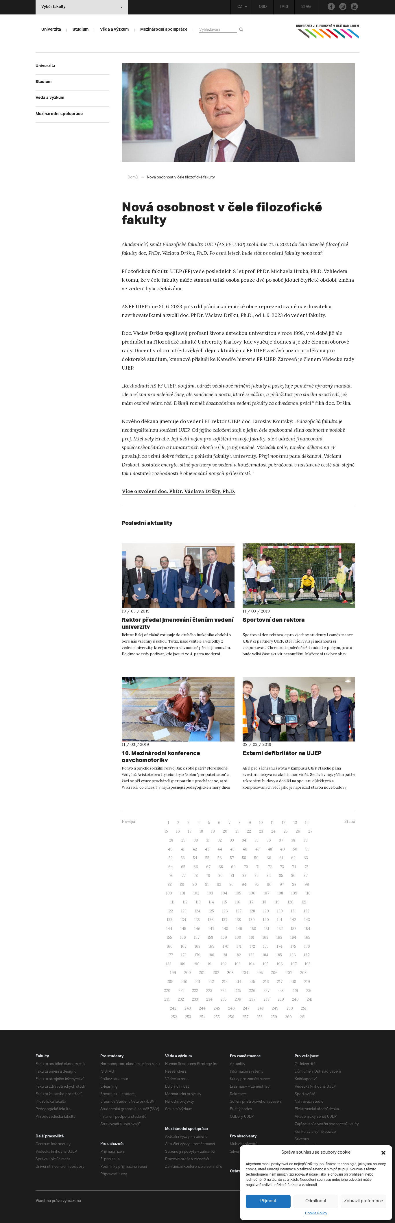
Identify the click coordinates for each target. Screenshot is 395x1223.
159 (224, 937)
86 (293, 875)
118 (263, 902)
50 (295, 849)
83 (256, 875)
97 (282, 884)
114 (211, 902)
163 (279, 937)
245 (217, 1008)
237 (252, 999)
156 (183, 937)
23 (261, 831)
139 (252, 919)
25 (286, 831)
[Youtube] (354, 6)
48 (270, 849)
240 (295, 999)
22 (249, 831)
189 (182, 964)
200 (187, 972)
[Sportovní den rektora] (299, 575)
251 (304, 1008)
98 (294, 884)
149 (239, 928)
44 (219, 849)
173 (266, 946)
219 (307, 981)
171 (239, 946)
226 (252, 990)
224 (223, 990)
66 (195, 866)
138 (238, 919)
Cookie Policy (316, 1213)
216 (266, 981)
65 (183, 866)
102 (196, 893)
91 (207, 884)
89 (182, 884)
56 (219, 857)
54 (195, 857)
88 (170, 884)
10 (261, 822)
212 (211, 981)
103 (210, 893)
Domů (133, 177)
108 (280, 893)
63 (306, 857)
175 (293, 946)
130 (280, 911)
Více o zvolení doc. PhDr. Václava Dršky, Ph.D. (178, 491)
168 (197, 946)
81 (232, 875)
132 (306, 911)
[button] (383, 1153)
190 (196, 964)
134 (183, 919)
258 (259, 1016)
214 (238, 981)
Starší (349, 821)
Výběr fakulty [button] (53, 7)
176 (307, 946)
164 (293, 937)
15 (166, 831)
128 (252, 911)
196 (280, 964)
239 (281, 999)
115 (224, 902)
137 (224, 919)
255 (217, 1016)
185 (279, 955)
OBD (263, 7)
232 (181, 999)
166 (170, 946)
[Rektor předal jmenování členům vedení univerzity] (178, 575)
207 (289, 972)
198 (308, 964)
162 (265, 937)
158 (210, 937)
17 (189, 831)
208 (303, 972)
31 (208, 840)
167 (184, 946)
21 (237, 831)
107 (266, 893)
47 (257, 849)
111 (172, 902)
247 (246, 1008)
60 (269, 857)
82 (244, 875)
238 (266, 999)
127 (238, 911)
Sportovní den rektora (274, 619)
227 (266, 990)
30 (196, 840)
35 (256, 840)
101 (182, 893)
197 (294, 964)
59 (256, 857)
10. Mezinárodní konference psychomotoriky (161, 756)
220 (167, 990)
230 (309, 990)
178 (184, 955)
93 (231, 884)
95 (256, 884)
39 (305, 840)
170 (225, 946)
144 (169, 928)
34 (244, 840)
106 (252, 893)
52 (171, 857)
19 (213, 831)
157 (197, 937)
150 (253, 928)
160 (238, 937)
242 (173, 1008)
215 (252, 981)
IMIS (284, 7)
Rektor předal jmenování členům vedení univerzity (177, 623)
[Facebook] (331, 6)
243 (187, 1008)
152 (280, 928)
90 (194, 884)
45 (232, 849)
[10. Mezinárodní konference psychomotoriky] (178, 709)
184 (265, 955)
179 (197, 955)
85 (281, 875)
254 (202, 1016)
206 (274, 972)
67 (208, 866)
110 (308, 893)
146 (197, 928)
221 (181, 990)
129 (266, 911)
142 (293, 919)
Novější (128, 821)
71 (258, 866)
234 (209, 999)
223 (209, 990)
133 (169, 919)
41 (182, 849)
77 (184, 875)
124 (197, 911)
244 (202, 1008)
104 (224, 893)
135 (197, 919)
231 (167, 999)
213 (225, 981)
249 (275, 1008)
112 (185, 902)
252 (174, 1016)
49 (282, 849)
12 (283, 822)
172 (252, 946)
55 (207, 857)
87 (306, 875)
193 (238, 964)
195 (266, 964)
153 (293, 928)
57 (232, 857)
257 (245, 1016)
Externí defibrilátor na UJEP (282, 753)
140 (266, 919)
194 (252, 964)
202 (216, 972)
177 (170, 955)
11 (272, 822)
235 (224, 999)
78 (196, 875)
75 (306, 866)
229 (295, 990)
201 (202, 972)
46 (245, 849)
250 (290, 1008)
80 (220, 875)
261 (303, 1016)
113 (198, 902)
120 (291, 902)
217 (280, 981)
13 (295, 822)
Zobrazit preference (363, 1201)
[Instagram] (342, 6)
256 (231, 1016)
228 (281, 990)
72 (270, 866)
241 (310, 999)
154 (307, 928)
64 (170, 866)
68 (221, 866)
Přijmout (268, 1201)
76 (171, 875)
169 (211, 946)
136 (211, 919)
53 (183, 857)
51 (307, 849)
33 (232, 840)
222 (195, 990)
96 (269, 884)
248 (260, 1008)
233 (195, 999)
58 (244, 857)
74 (294, 866)
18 (201, 831)
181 (224, 955)
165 (307, 937)
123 (184, 911)
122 (170, 911)
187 (306, 955)
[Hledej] (242, 29)
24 (273, 831)
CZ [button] (239, 7)
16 (178, 831)
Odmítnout (315, 1201)
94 (244, 884)
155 (169, 937)
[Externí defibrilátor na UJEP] (299, 709)
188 (168, 964)
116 (237, 902)
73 (282, 866)
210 (184, 981)
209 (170, 981)
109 (294, 893)
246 (231, 1008)
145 (183, 928)
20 (225, 831)
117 (250, 902)
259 (274, 1016)
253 (188, 1016)
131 (293, 911)
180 (211, 955)
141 (279, 919)
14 (307, 822)
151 (266, 928)
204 (245, 972)
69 (233, 866)
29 (183, 840)
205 (259, 972)
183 (251, 955)
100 (169, 893)
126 (225, 911)
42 (195, 849)
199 (173, 972)
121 (304, 902)
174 (280, 946)
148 (225, 928)
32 (220, 840)
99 (306, 884)
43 (207, 849)
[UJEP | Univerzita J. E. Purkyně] (327, 34)
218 (293, 981)
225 (238, 990)
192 (224, 964)
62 (293, 857)
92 (219, 884)
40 (170, 849)
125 (211, 911)
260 (288, 1016)
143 (307, 919)
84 (269, 875)
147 (211, 928)
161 (251, 937)
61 (281, 857)
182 (238, 955)
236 (238, 999)
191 (210, 964)
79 (208, 875)
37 (281, 840)
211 (197, 981)
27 (310, 831)
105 (238, 893)
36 (269, 840)
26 (298, 831)
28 (171, 840)
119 (277, 902)
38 (293, 840)
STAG (306, 7)
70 (246, 866)
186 (293, 955)
